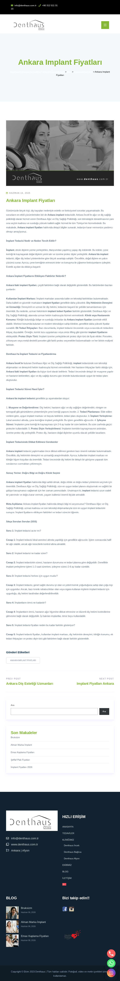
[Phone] (111, 953)
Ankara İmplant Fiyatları (23, 660)
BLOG (65, 871)
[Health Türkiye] (72, 935)
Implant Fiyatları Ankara (95, 684)
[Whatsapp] (111, 963)
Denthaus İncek (71, 845)
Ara (12, 705)
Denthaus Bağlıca (72, 852)
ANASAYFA (67, 826)
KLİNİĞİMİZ (68, 840)
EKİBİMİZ (67, 865)
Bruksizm (15, 737)
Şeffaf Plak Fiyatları (20, 760)
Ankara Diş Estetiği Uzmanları (29, 684)
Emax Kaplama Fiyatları (22, 752)
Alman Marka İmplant (21, 745)
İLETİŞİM (67, 878)
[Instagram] (111, 973)
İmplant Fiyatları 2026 (21, 767)
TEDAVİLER (68, 833)
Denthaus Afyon (72, 858)
